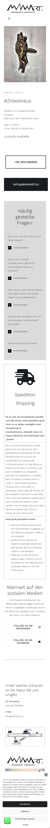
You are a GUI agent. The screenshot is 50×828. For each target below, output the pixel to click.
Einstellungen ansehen (25, 819)
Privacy (25, 824)
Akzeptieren (25, 804)
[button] (46, 774)
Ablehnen (25, 811)
